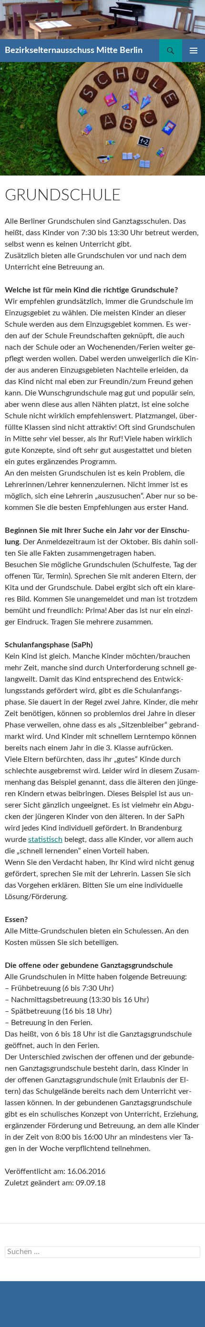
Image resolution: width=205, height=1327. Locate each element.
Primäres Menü (193, 50)
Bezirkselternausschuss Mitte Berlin (74, 50)
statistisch (45, 839)
